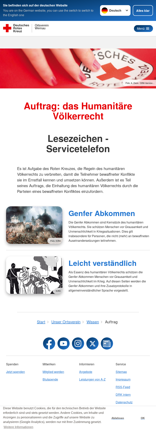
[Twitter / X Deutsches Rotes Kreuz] (92, 343)
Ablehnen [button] (117, 418)
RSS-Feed (123, 387)
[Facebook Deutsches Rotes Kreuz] (49, 343)
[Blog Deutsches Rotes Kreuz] (107, 343)
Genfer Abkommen (101, 213)
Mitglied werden (53, 372)
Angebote (85, 372)
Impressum (123, 379)
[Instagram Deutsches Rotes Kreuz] (78, 343)
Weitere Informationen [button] (18, 427)
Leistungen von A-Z (92, 379)
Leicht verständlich (102, 263)
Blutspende (50, 379)
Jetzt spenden (15, 372)
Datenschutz (124, 402)
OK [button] (143, 418)
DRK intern (123, 394)
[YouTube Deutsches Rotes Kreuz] (63, 343)
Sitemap (121, 372)
